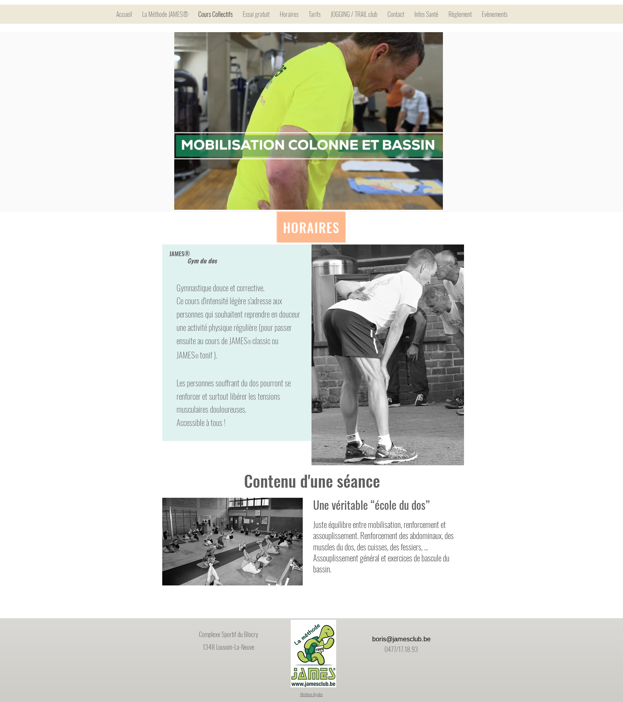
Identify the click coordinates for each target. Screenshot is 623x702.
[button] (434, 202)
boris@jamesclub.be (401, 639)
